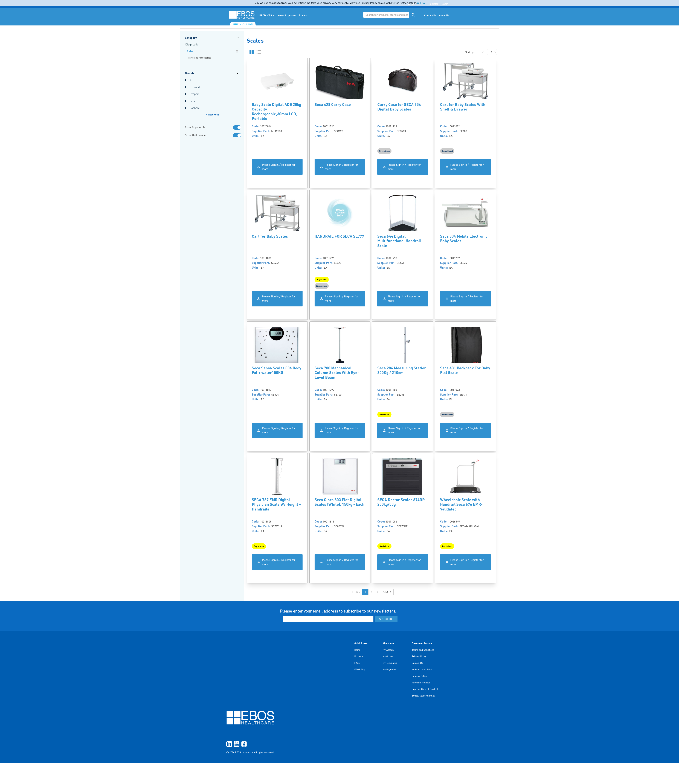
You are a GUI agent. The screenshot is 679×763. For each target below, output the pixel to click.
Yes (419, 3)
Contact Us (417, 663)
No (423, 3)
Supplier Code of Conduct (425, 689)
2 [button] (371, 592)
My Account (388, 650)
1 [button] (365, 592)
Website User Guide (422, 669)
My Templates (389, 663)
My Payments (389, 669)
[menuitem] (267, 15)
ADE (192, 80)
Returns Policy (419, 676)
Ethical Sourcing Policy (423, 695)
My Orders (388, 656)
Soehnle (195, 108)
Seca (193, 101)
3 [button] (377, 592)
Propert (194, 94)
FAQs (357, 663)
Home (357, 650)
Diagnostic (191, 44)
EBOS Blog (359, 669)
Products (359, 656)
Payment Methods (421, 682)
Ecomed (195, 87)
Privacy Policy (419, 656)
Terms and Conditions (423, 650)
